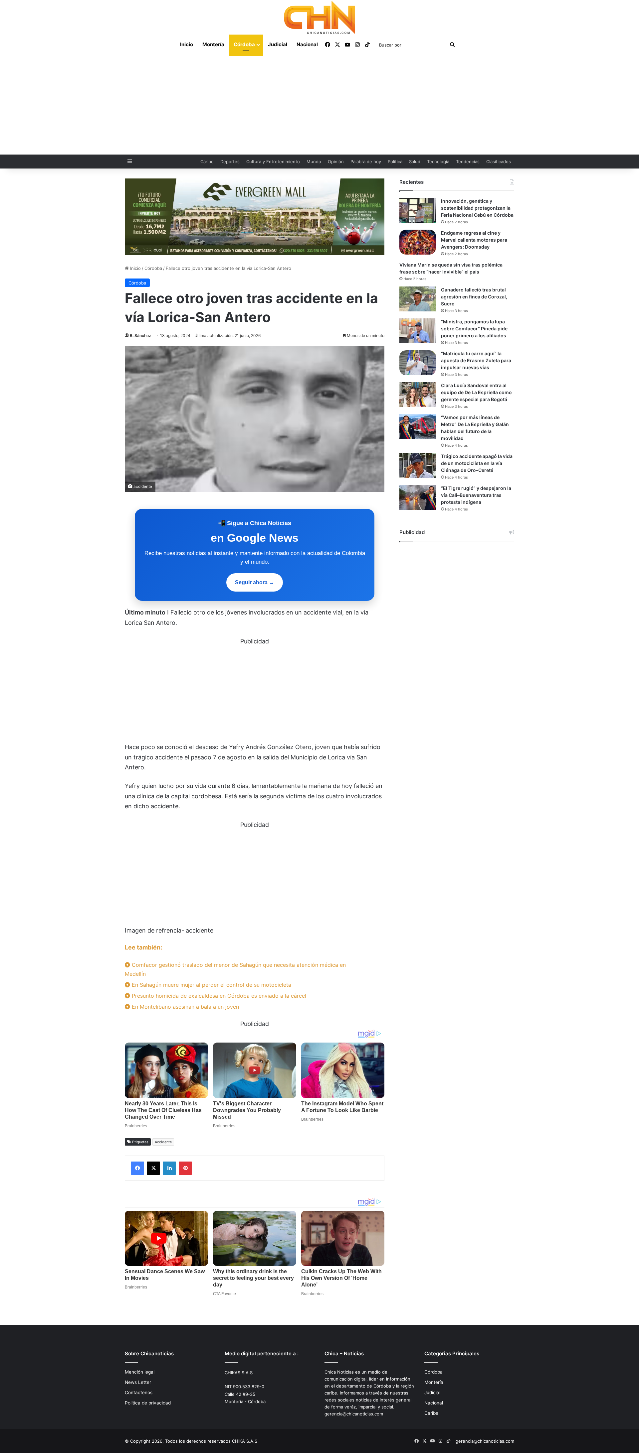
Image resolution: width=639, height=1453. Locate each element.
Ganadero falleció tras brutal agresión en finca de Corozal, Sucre (474, 296)
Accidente (163, 1142)
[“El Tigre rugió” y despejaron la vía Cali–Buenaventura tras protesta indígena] (417, 497)
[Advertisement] (319, 104)
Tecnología (438, 161)
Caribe (207, 161)
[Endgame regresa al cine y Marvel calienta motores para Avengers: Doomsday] (417, 242)
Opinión (336, 161)
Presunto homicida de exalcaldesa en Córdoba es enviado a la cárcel (218, 995)
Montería (213, 44)
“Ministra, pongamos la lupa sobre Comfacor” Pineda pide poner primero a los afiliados (474, 328)
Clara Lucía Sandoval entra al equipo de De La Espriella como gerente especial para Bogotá (476, 392)
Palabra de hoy (365, 161)
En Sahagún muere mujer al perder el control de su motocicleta (210, 984)
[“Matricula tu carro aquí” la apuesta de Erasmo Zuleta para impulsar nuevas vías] (417, 362)
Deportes (230, 161)
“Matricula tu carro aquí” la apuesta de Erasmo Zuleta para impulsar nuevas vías (476, 360)
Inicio (186, 44)
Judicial (277, 44)
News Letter (138, 1382)
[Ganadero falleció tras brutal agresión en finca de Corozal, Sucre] (417, 298)
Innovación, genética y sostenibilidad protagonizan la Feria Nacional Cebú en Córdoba (477, 208)
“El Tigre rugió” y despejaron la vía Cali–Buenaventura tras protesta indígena (476, 495)
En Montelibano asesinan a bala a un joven (184, 1006)
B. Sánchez (140, 335)
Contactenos (138, 1392)
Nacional (307, 44)
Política (395, 161)
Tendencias (468, 161)
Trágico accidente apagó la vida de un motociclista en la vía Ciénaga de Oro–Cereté (477, 463)
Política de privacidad (148, 1402)
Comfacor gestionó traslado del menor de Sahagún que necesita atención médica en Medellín (235, 969)
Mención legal (139, 1372)
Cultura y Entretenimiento (273, 161)
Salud (414, 161)
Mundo (314, 161)
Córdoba (244, 44)
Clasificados (498, 161)
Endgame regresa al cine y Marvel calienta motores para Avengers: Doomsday (474, 240)
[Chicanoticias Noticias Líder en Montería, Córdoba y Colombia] (319, 17)
